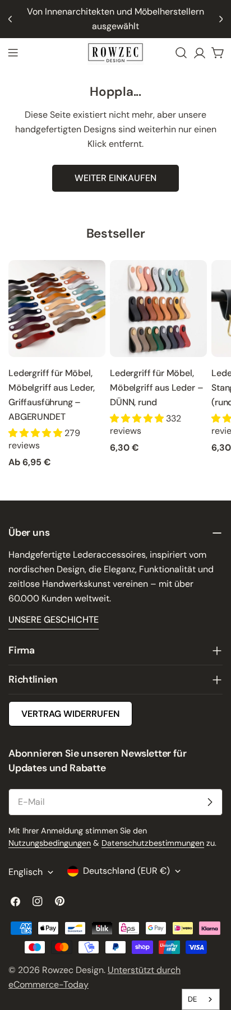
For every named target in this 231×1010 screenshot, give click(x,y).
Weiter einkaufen (115, 178)
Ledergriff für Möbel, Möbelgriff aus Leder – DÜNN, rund (156, 387)
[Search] (181, 52)
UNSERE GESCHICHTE (53, 620)
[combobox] (201, 999)
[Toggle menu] (13, 52)
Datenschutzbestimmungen (152, 843)
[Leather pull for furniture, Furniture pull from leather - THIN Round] (158, 308)
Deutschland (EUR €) (126, 871)
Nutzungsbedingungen (49, 843)
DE (192, 999)
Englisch (25, 872)
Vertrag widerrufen (70, 714)
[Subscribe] (209, 802)
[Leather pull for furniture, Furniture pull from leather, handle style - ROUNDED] (56, 308)
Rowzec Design (73, 970)
